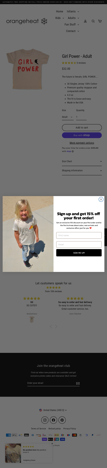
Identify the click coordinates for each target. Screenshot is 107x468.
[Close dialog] (101, 199)
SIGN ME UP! (79, 252)
